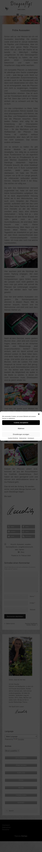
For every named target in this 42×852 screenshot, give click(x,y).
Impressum (31, 438)
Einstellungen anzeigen (21, 434)
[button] (39, 414)
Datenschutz (22, 438)
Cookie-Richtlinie (13, 438)
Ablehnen (21, 428)
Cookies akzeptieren (21, 422)
